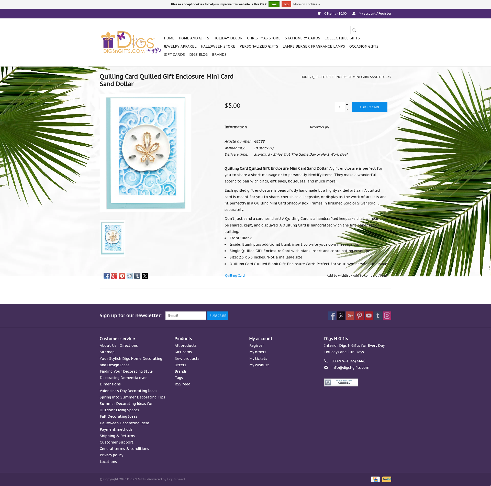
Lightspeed (176, 479)
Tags (179, 377)
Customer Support (116, 442)
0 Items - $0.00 (335, 13)
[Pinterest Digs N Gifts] (359, 315)
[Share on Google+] (114, 276)
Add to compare (365, 275)
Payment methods (116, 429)
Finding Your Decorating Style (126, 371)
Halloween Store (218, 46)
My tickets (258, 358)
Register (256, 345)
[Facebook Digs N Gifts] (332, 315)
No (286, 4)
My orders (257, 352)
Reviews (319, 127)
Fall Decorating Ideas (118, 416)
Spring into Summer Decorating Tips (132, 397)
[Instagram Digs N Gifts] (387, 315)
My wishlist (259, 365)
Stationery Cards (302, 38)
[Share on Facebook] (107, 276)
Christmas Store (264, 38)
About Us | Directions (119, 345)
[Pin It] (122, 276)
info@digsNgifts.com (350, 367)
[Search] (354, 30)
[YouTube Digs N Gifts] (369, 315)
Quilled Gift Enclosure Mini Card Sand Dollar (351, 77)
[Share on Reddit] (130, 276)
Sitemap (107, 352)
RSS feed (182, 384)
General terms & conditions (124, 448)
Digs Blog (198, 54)
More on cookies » (306, 4)
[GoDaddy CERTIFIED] (358, 382)
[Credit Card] (375, 479)
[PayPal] (386, 479)
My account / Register (374, 13)
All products (186, 345)
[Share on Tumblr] (137, 276)
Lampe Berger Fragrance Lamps (314, 46)
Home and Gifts (194, 38)
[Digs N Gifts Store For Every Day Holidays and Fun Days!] (131, 42)
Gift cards (174, 54)
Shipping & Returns (117, 436)
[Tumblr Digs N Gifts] (378, 315)
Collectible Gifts (342, 38)
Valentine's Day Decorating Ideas (128, 390)
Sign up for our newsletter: (131, 315)
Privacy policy (111, 455)
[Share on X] (145, 276)
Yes (274, 4)
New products (187, 358)
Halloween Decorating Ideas (125, 423)
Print (383, 275)
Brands (219, 54)
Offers (180, 365)
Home (169, 38)
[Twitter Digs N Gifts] (341, 315)
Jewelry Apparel (180, 46)
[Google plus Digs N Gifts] (350, 315)
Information (236, 127)
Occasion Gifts (363, 46)
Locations (108, 461)
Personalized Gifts (259, 46)
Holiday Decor (228, 38)
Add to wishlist (339, 275)
